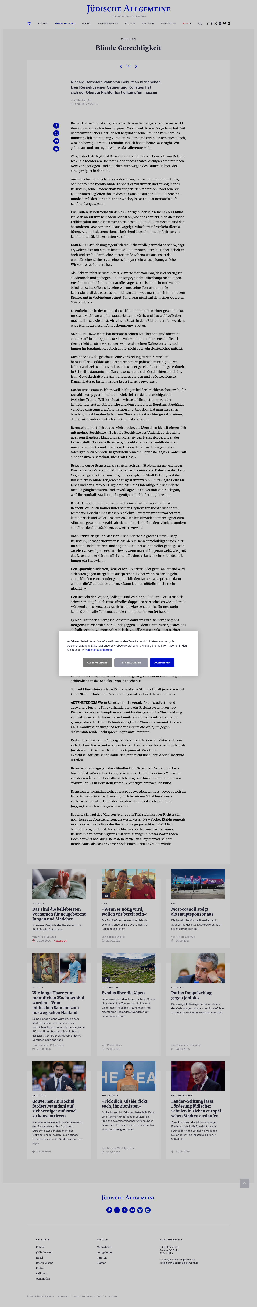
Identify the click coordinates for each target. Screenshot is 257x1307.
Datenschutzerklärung (98, 650)
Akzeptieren (162, 662)
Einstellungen (131, 662)
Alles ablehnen (97, 662)
